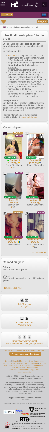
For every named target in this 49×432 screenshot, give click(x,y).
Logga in (42, 21)
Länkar (31, 361)
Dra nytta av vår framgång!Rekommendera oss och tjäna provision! (24, 342)
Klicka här (12, 55)
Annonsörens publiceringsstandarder (24, 368)
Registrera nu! (12, 287)
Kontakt (15, 361)
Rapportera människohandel (29, 371)
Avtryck (6, 363)
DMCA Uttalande (18, 367)
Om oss (7, 361)
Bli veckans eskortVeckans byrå (24, 324)
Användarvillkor (17, 363)
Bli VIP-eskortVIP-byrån (24, 305)
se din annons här (39, 252)
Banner (23, 361)
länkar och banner (29, 117)
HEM (4, 27)
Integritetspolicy (37, 365)
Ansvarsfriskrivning (22, 365)
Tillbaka (8, 14)
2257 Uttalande (31, 363)
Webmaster (40, 361)
